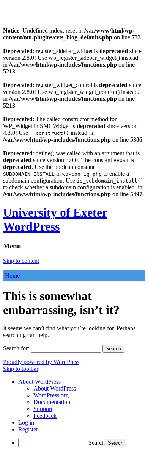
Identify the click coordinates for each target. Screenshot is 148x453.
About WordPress (54, 388)
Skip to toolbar (20, 369)
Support (42, 409)
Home (12, 275)
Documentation (51, 402)
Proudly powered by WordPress (41, 362)
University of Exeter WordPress (55, 219)
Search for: (16, 348)
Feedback (45, 415)
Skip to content (21, 261)
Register (28, 429)
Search (96, 442)
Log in (26, 422)
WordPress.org (51, 395)
